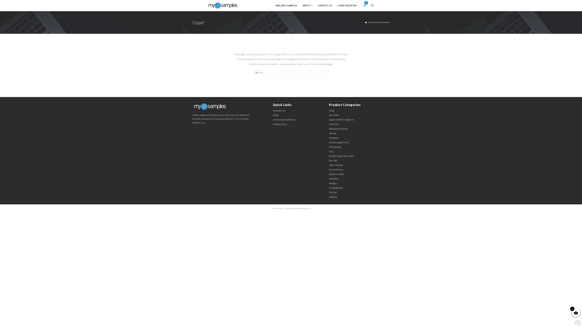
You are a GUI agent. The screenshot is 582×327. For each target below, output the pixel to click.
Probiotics (333, 178)
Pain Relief (334, 115)
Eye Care (333, 160)
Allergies (333, 183)
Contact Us (280, 110)
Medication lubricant (338, 128)
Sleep (331, 110)
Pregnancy (334, 137)
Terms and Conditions (285, 119)
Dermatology (335, 146)
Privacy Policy (281, 124)
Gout (331, 151)
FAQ (277, 115)
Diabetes (333, 196)
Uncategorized (336, 187)
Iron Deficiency (336, 169)
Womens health (336, 174)
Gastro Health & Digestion (341, 119)
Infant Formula (336, 165)
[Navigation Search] (372, 6)
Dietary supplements (339, 142)
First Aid (333, 192)
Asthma (332, 133)
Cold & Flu (334, 124)
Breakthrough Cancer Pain (341, 156)
